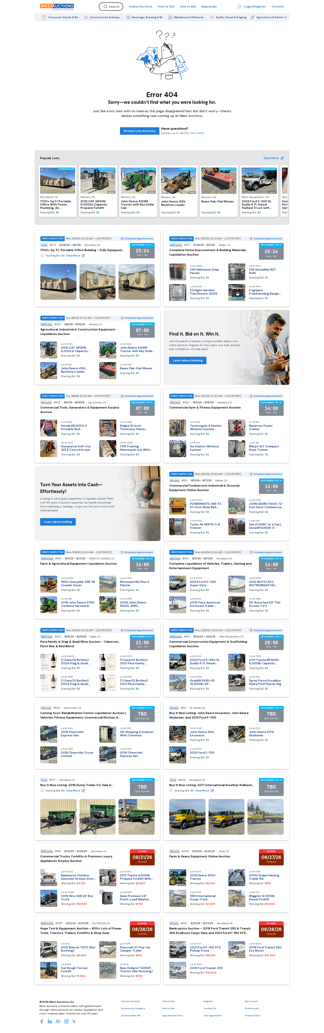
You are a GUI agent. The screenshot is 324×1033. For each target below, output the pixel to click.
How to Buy (168, 1001)
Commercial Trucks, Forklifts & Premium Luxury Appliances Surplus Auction (76, 858)
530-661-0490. (194, 133)
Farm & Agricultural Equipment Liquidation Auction (78, 564)
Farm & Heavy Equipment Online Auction (199, 856)
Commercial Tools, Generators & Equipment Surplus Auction (79, 410)
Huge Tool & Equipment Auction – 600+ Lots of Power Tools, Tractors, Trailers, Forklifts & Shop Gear (81, 930)
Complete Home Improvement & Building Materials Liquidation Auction (207, 252)
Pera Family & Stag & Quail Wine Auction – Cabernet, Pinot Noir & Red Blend (79, 644)
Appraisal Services (172, 1015)
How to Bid (188, 6)
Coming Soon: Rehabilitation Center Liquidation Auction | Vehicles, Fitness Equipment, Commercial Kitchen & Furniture (83, 715)
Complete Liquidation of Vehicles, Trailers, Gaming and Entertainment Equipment (210, 566)
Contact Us (210, 1008)
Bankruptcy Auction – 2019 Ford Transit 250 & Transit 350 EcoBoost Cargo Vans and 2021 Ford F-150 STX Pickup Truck (210, 930)
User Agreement (213, 1015)
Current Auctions (130, 1001)
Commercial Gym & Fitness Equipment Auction (205, 407)
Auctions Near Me (131, 1015)
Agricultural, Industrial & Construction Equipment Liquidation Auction (77, 331)
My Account (251, 1001)
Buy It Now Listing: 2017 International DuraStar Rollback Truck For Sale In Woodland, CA (210, 785)
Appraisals (209, 6)
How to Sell (166, 6)
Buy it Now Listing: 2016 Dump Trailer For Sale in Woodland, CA (76, 785)
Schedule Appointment (138, 238)
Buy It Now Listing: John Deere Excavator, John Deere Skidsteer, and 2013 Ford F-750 (209, 715)
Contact (278, 6)
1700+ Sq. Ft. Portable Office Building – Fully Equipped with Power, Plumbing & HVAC (81, 250)
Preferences (252, 1008)
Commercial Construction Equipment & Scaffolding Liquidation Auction (208, 644)
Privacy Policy (252, 1015)
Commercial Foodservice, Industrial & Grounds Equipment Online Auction (204, 488)
